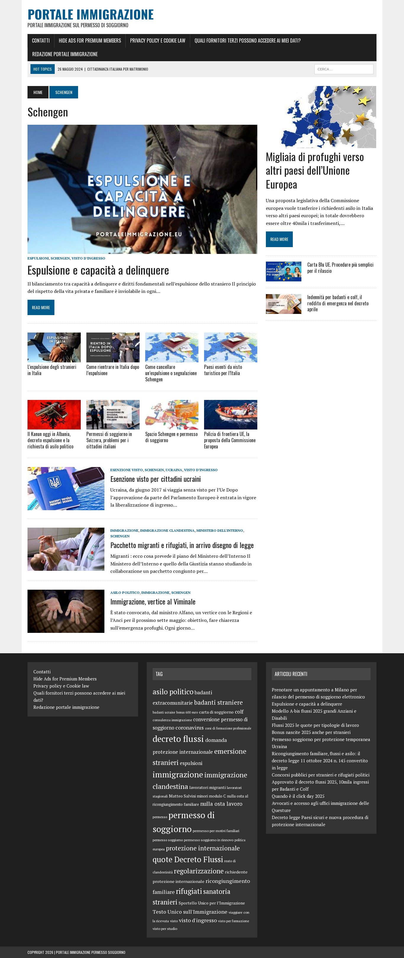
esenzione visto (126, 470)
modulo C (217, 796)
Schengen (60, 258)
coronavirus (189, 727)
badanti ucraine (164, 712)
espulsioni (38, 258)
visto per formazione (233, 921)
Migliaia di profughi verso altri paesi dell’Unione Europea (315, 170)
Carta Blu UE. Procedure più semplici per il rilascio (340, 267)
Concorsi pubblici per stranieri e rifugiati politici (320, 775)
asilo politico (125, 592)
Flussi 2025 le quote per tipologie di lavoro (315, 725)
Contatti (41, 40)
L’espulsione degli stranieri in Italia (52, 370)
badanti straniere (218, 702)
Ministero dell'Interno (219, 530)
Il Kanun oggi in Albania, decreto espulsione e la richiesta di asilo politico (50, 440)
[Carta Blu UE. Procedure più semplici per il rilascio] (283, 277)
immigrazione (124, 530)
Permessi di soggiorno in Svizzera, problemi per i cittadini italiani (109, 440)
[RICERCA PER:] (344, 68)
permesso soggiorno (168, 840)
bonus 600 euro (187, 712)
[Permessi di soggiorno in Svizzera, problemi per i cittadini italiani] (113, 425)
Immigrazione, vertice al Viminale (152, 601)
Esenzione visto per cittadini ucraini (155, 478)
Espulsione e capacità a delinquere (98, 269)
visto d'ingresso (88, 258)
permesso (160, 817)
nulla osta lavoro (221, 803)
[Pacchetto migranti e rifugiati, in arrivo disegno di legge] (66, 566)
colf (239, 711)
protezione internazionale (203, 848)
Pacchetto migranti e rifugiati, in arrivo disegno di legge (182, 544)
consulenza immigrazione (172, 720)
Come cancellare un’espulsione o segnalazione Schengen (171, 373)
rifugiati (189, 891)
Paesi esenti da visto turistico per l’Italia (223, 370)
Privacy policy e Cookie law (157, 40)
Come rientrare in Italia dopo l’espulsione (112, 370)
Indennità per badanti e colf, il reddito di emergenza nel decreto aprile (338, 303)
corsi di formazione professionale (228, 728)
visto (174, 920)
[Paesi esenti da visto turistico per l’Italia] (230, 358)
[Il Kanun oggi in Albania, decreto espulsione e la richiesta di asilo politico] (54, 425)
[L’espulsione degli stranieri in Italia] (54, 358)
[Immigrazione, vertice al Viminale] (66, 628)
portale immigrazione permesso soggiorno (90, 952)
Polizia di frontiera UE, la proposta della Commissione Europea (230, 440)
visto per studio (165, 928)
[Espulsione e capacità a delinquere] (142, 250)
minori (202, 796)
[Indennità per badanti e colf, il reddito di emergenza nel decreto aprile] (283, 310)
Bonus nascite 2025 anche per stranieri (311, 732)
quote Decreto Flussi (188, 859)
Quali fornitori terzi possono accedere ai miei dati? (248, 40)
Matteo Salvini (182, 796)
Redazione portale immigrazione (65, 54)
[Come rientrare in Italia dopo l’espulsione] (113, 358)
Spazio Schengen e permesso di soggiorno (171, 437)
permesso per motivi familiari (216, 830)
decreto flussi (178, 738)
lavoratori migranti (207, 787)
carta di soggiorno (216, 712)
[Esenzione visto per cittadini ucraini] (66, 506)
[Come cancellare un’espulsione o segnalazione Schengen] (171, 358)
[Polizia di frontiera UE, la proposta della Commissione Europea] (230, 425)
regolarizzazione (199, 871)
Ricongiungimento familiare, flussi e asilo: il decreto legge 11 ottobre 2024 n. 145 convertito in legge (320, 760)
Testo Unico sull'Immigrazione (190, 911)
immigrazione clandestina (167, 530)
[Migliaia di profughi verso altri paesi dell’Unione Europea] (321, 144)
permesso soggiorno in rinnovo (208, 839)
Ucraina (174, 470)
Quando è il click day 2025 (298, 796)
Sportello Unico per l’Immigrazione (212, 903)
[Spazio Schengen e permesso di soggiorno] (171, 425)
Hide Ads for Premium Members (90, 40)
